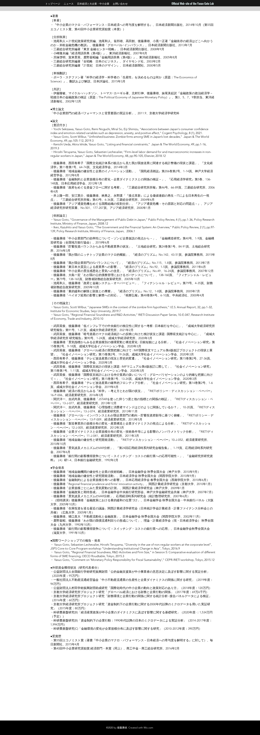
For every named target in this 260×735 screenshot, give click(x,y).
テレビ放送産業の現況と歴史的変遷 (110, 358)
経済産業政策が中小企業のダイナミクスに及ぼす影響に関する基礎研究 (129, 612)
